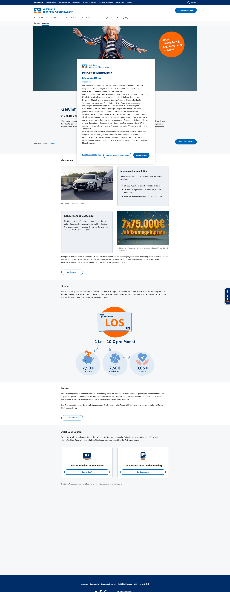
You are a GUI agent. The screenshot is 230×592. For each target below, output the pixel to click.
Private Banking (64, 3)
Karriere (129, 3)
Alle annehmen (141, 155)
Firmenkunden (51, 3)
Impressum (84, 584)
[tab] (41, 18)
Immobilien (76, 3)
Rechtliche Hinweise (125, 584)
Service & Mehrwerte (106, 3)
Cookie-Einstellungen (91, 154)
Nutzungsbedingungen (108, 584)
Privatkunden (38, 3)
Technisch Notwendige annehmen (117, 155)
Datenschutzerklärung (91, 78)
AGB (135, 584)
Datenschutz (94, 584)
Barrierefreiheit (144, 584)
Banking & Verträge (89, 3)
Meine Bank (120, 3)
